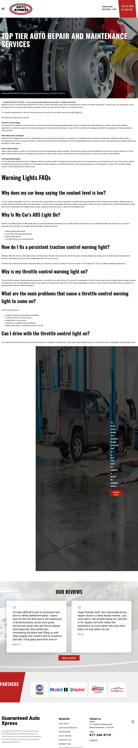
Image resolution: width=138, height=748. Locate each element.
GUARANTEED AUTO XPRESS (13, 102)
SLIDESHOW (64, 732)
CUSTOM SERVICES (68, 728)
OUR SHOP (64, 723)
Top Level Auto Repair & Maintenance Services (42, 102)
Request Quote (116, 493)
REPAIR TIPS (65, 744)
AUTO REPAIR (65, 736)
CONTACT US (65, 740)
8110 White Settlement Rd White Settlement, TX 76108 (38, 93)
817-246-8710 (126, 9)
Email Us (94, 740)
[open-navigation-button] (3, 9)
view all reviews (69, 657)
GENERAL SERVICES (68, 102)
